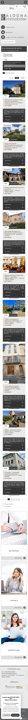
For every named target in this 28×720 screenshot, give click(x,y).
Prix (17, 77)
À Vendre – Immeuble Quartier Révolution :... (12, 473)
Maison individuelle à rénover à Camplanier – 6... (14, 319)
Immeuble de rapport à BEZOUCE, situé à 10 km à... (14, 232)
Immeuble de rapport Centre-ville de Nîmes (12, 386)
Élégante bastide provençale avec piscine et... (14, 144)
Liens (21, 711)
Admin (24, 711)
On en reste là (14, 696)
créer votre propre (8, 55)
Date (22, 77)
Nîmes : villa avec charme (13, 430)
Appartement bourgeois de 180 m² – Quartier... (14, 276)
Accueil (3, 50)
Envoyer (7, 68)
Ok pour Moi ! (15, 715)
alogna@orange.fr (9, 32)
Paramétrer (6, 715)
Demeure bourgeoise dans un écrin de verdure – (14, 100)
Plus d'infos (20, 558)
